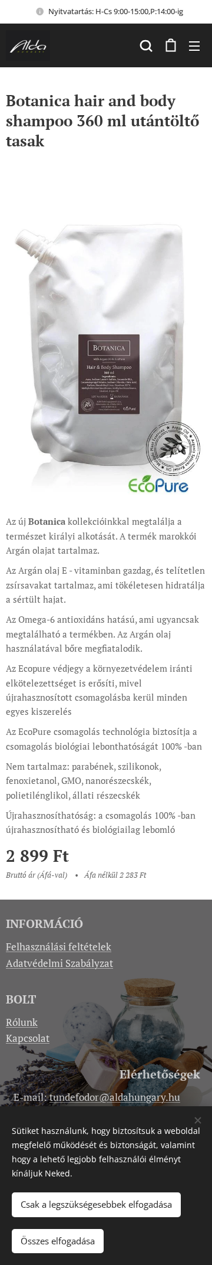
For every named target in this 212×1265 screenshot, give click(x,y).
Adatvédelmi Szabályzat (59, 963)
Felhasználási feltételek (58, 946)
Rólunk (22, 1022)
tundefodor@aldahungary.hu (114, 1097)
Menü (194, 45)
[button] (146, 45)
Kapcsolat (27, 1038)
